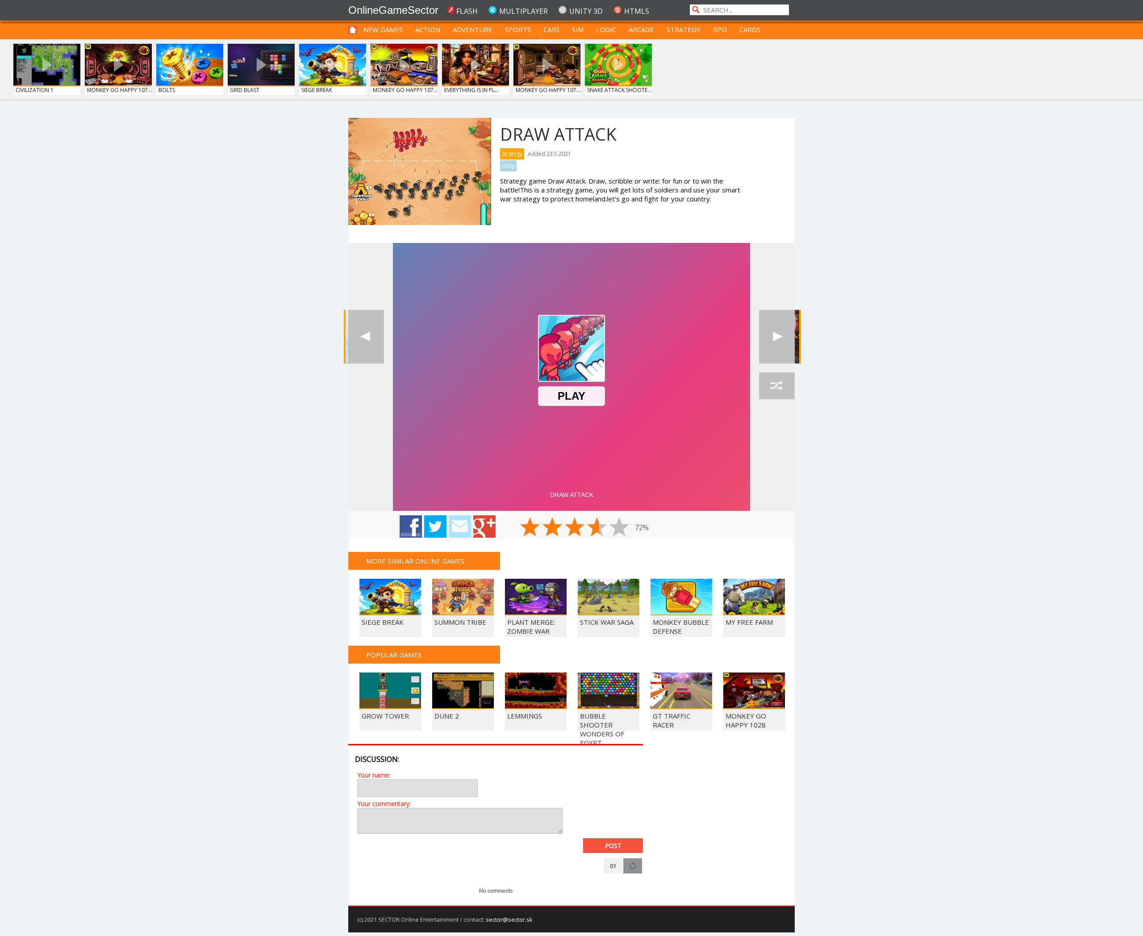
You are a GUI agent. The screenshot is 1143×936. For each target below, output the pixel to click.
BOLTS (167, 90)
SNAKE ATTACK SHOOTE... (619, 90)
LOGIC (606, 29)
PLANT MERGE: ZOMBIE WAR (531, 626)
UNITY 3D (586, 11)
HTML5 (636, 11)
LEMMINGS (524, 715)
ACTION (427, 29)
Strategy (512, 154)
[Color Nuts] (366, 337)
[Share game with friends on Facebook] (411, 526)
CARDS (749, 29)
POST (613, 845)
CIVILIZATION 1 (35, 90)
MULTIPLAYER (523, 11)
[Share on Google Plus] (484, 526)
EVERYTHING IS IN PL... (471, 90)
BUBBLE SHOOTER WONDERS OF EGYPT (602, 729)
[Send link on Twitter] (435, 526)
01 (613, 866)
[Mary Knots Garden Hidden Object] (777, 337)
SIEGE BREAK (316, 90)
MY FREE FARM (749, 622)
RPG (720, 29)
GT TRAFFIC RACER (671, 720)
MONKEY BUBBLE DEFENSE (681, 626)
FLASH (467, 11)
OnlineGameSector (393, 10)
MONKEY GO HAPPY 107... (119, 90)
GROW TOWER (385, 715)
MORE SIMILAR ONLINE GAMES (415, 560)
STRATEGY (684, 29)
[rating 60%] (574, 527)
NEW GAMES (383, 29)
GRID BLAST (244, 90)
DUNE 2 (446, 715)
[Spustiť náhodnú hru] (777, 385)
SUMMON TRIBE (460, 622)
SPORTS (518, 29)
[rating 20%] (530, 527)
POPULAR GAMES (393, 654)
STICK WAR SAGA (607, 622)
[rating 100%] (619, 527)
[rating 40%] (552, 527)
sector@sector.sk (509, 919)
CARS (551, 29)
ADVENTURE (472, 29)
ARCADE (641, 29)
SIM (578, 29)
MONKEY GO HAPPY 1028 (746, 720)
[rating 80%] (597, 527)
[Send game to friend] (460, 526)
